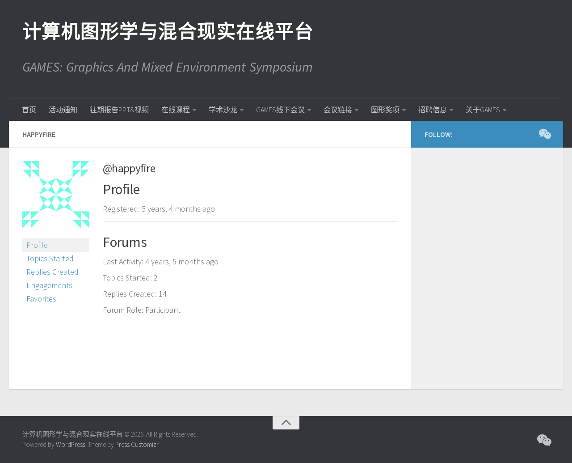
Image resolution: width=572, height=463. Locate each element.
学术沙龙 (223, 109)
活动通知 (63, 109)
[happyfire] (55, 234)
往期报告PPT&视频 (119, 109)
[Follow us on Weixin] (544, 133)
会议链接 (338, 109)
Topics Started (50, 258)
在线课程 (175, 109)
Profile (37, 245)
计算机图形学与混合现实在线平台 (167, 31)
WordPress (70, 444)
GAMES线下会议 (280, 109)
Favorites (41, 298)
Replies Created (52, 272)
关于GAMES (483, 109)
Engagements (49, 285)
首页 (29, 109)
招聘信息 (432, 109)
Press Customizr (136, 444)
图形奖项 (385, 109)
